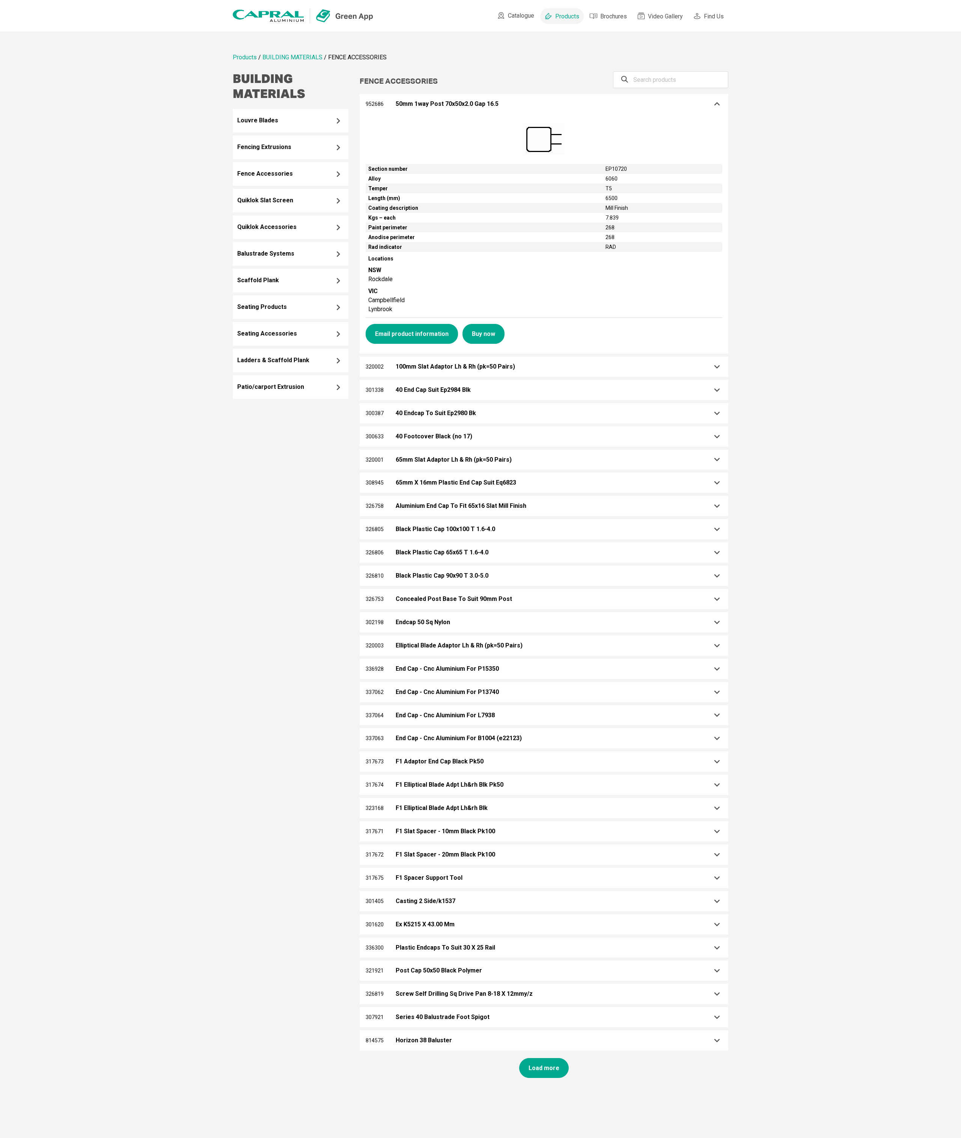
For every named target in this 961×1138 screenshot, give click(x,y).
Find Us (714, 16)
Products (567, 16)
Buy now (483, 333)
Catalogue (521, 15)
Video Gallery (665, 16)
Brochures (613, 16)
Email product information (412, 333)
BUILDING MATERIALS (292, 57)
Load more (544, 1068)
